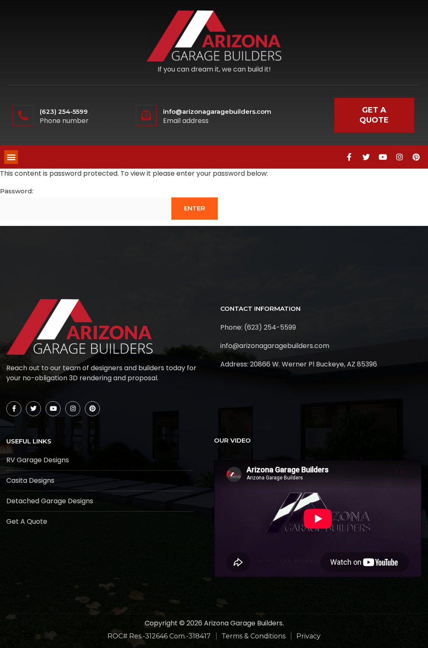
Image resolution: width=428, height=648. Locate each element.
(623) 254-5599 (64, 111)
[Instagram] (399, 156)
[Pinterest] (416, 156)
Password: (16, 191)
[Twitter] (366, 156)
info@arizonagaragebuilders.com (217, 111)
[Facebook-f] (349, 156)
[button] (11, 157)
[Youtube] (382, 156)
